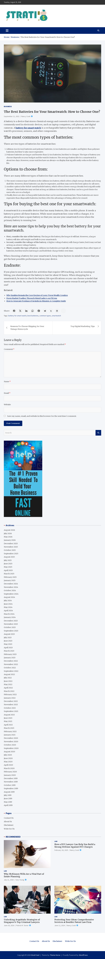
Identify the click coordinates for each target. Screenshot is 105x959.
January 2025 (9, 580)
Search (98, 433)
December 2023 (11, 621)
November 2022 (11, 664)
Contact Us (8, 818)
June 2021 (8, 718)
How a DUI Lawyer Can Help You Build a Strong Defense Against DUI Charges (74, 845)
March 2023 (9, 651)
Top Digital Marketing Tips (83, 326)
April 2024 (8, 610)
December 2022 (11, 661)
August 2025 (9, 557)
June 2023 (8, 641)
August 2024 (9, 597)
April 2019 (8, 805)
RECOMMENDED (13, 836)
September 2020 (11, 748)
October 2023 (10, 627)
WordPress (83, 955)
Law (5, 871)
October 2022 (10, 668)
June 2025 (8, 563)
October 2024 (10, 590)
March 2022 (9, 691)
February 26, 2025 (61, 850)
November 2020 (11, 741)
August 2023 (9, 634)
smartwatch (56, 315)
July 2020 (8, 755)
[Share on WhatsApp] (32, 310)
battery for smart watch (17, 315)
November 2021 (11, 704)
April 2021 (8, 725)
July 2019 (7, 795)
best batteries (33, 315)
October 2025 (10, 550)
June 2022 (8, 681)
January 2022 (9, 698)
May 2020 (8, 761)
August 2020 (9, 751)
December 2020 (11, 738)
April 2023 (8, 647)
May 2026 (8, 537)
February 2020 (10, 772)
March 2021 (9, 728)
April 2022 (8, 688)
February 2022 (10, 694)
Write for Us (9, 829)
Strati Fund (35, 955)
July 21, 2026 (9, 880)
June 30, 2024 (9, 925)
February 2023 (10, 654)
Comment (9, 349)
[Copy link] (63, 310)
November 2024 (11, 587)
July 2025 (8, 560)
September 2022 (11, 671)
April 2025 (8, 570)
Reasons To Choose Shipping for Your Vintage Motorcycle (27, 327)
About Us (8, 821)
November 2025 (11, 547)
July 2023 (8, 637)
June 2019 (8, 798)
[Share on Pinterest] (38, 310)
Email (7, 393)
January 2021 (9, 735)
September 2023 (11, 631)
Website (7, 404)
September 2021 (11, 711)
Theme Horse (55, 955)
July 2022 (8, 678)
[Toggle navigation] (7, 30)
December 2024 (11, 584)
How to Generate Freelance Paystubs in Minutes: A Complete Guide (36, 301)
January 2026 (10, 540)
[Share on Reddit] (44, 310)
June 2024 (8, 604)
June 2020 (8, 758)
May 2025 (8, 567)
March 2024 (9, 614)
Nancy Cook (25, 116)
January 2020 (10, 775)
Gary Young (20, 880)
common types (45, 315)
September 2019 (11, 788)
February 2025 (10, 577)
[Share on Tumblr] (51, 310)
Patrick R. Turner (22, 925)
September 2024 (11, 594)
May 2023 (8, 644)
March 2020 (9, 768)
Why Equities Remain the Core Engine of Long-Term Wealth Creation (37, 295)
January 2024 (10, 617)
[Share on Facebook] (14, 310)
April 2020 (8, 765)
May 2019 (8, 802)
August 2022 (9, 674)
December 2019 (11, 778)
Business (8, 106)
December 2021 (11, 701)
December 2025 (11, 543)
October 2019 (9, 785)
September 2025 (11, 553)
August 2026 (9, 530)
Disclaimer (8, 825)
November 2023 (11, 624)
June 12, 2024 (59, 925)
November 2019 (11, 782)
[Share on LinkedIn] (26, 310)
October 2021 (10, 708)
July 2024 (8, 600)
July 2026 (8, 533)
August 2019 (9, 792)
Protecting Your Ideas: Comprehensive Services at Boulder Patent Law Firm (74, 920)
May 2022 (8, 684)
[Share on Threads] (57, 310)
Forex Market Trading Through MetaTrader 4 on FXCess (31, 298)
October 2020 (10, 745)
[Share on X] (20, 310)
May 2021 (8, 721)
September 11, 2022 (11, 116)
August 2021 (9, 715)
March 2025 (9, 574)
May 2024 (8, 607)
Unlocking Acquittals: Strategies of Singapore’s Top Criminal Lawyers (22, 920)
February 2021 (10, 731)
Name (7, 381)
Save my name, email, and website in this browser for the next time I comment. (41, 416)
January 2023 (9, 657)
